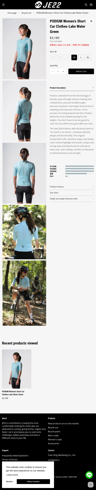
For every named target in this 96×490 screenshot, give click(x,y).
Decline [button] (9, 482)
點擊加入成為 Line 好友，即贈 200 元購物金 (69, 45)
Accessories (53, 443)
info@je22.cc (54, 460)
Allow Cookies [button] (33, 482)
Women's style (55, 439)
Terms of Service (10, 459)
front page (12, 13)
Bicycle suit (26, 13)
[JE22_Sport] (48, 4)
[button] (72, 88)
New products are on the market (63, 423)
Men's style (53, 435)
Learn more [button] (12, 474)
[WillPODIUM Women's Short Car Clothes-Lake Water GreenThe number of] (52, 71)
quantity (54, 65)
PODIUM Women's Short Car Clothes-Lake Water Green (13, 393)
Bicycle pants (54, 431)
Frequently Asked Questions (15, 455)
